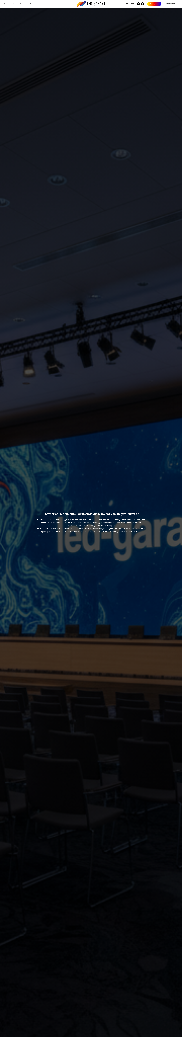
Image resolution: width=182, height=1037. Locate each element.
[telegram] (138, 3)
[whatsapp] (142, 3)
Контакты (40, 4)
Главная (6, 4)
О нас (32, 4)
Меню (15, 4)
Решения (23, 4)
